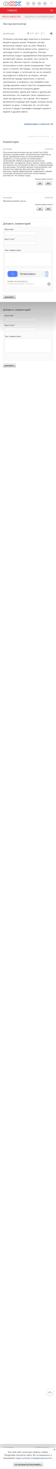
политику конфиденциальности (37, 1458)
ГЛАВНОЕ (12, 10)
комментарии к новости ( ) (38, 123)
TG (28, 3)
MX (44, 3)
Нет (48, 183)
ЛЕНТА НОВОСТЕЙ (11, 17)
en (51, 10)
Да (40, 183)
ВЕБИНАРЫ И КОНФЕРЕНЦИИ (39, 17)
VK (33, 3)
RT (39, 3)
